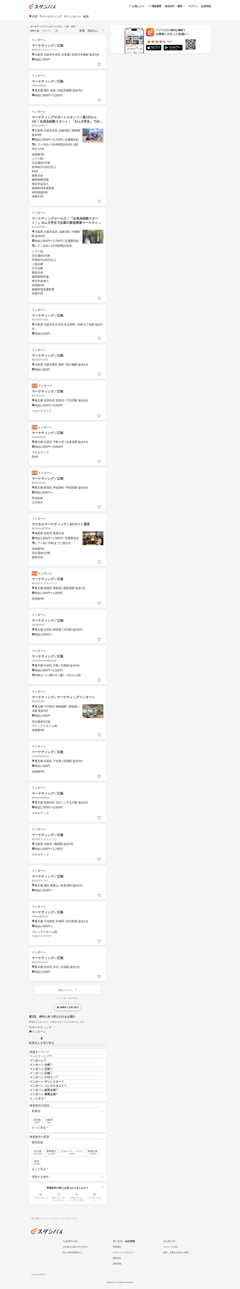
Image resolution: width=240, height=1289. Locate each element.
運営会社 (117, 1258)
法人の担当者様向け (72, 1252)
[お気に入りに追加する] (99, 64)
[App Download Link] (153, 48)
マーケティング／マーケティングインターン (63, 697)
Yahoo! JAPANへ (39, 1275)
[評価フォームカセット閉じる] (102, 1187)
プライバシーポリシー (123, 1252)
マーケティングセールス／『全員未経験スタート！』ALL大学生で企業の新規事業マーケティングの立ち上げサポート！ (66, 223)
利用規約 (117, 1247)
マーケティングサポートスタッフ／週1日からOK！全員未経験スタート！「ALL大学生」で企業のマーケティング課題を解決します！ (67, 121)
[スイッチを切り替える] (55, 30)
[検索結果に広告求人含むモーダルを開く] (38, 30)
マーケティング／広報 (47, 45)
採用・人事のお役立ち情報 (175, 1252)
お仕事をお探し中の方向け (75, 1247)
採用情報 (117, 1263)
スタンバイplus (170, 1247)
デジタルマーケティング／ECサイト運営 (61, 524)
